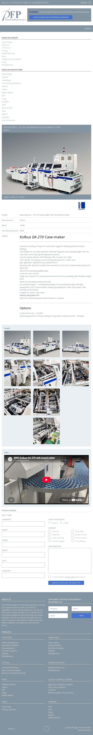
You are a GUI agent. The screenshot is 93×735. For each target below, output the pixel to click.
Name (5, 530)
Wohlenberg (7, 74)
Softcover (6, 45)
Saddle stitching (58, 538)
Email (5, 550)
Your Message (54, 546)
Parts (4, 56)
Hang (4, 62)
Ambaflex (5, 117)
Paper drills (79, 531)
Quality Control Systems (11, 59)
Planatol (5, 77)
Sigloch (5, 114)
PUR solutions (80, 541)
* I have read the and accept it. (69, 577)
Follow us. (11, 729)
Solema (5, 86)
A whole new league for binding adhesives (51, 17)
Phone (5, 540)
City (4, 560)
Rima (4, 111)
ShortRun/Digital (58, 541)
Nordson (5, 102)
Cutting (5, 50)
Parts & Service (81, 538)
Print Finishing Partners (11, 83)
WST (3, 95)
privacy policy (70, 577)
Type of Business (56, 519)
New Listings (7, 42)
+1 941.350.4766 (15, 2)
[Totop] (46, 728)
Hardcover (6, 47)
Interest (52, 528)
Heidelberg (6, 80)
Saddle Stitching (8, 53)
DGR (4, 105)
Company (6, 519)
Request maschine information (66, 583)
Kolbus (4, 89)
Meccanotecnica (8, 120)
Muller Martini (7, 92)
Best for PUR (7, 108)
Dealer (66, 523)
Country (6, 571)
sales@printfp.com (40, 2)
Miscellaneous (7, 65)
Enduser (55, 523)
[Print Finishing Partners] (14, 14)
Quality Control (80, 534)
